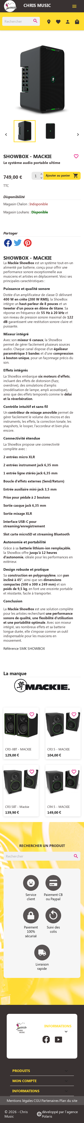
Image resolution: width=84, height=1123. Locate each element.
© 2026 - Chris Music (16, 1114)
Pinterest (27, 242)
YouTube (58, 1039)
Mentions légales (20, 1100)
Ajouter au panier (62, 175)
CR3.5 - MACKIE (58, 749)
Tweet (17, 242)
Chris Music (37, 5)
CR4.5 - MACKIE (58, 807)
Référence (11, 648)
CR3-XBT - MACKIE (18, 749)
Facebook (46, 1039)
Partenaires (50, 1100)
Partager (7, 242)
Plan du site (68, 1100)
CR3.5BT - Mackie (17, 807)
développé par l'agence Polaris (57, 1114)
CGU (37, 1100)
